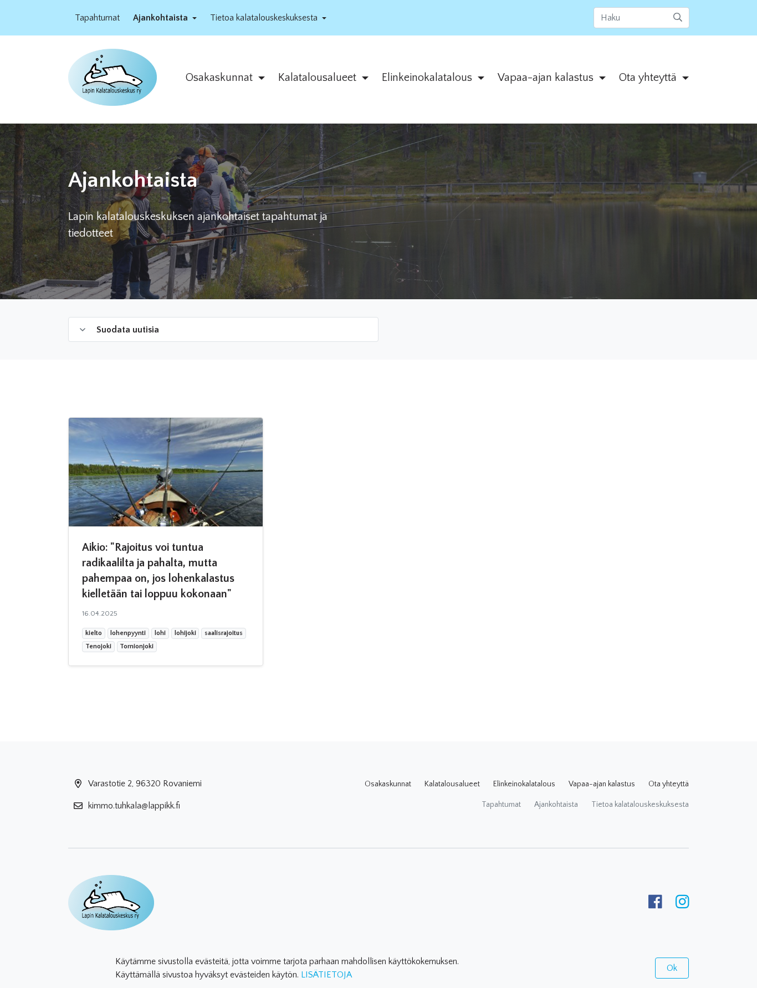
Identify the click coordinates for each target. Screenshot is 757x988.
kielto (93, 633)
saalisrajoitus (223, 633)
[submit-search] (678, 17)
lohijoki (185, 633)
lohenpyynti (128, 633)
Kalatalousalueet (452, 784)
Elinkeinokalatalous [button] (428, 77)
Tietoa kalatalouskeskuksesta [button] (265, 18)
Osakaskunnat (388, 784)
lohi (160, 633)
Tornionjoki (136, 646)
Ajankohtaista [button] (161, 18)
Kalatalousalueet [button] (318, 77)
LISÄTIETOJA (326, 975)
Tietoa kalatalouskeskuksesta (640, 804)
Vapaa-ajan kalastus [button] (547, 77)
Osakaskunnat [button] (220, 77)
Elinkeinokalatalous (524, 784)
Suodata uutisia (127, 330)
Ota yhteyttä (668, 784)
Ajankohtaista (556, 804)
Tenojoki (98, 646)
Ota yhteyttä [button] (649, 77)
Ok (672, 968)
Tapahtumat (97, 18)
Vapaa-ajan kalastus (602, 784)
